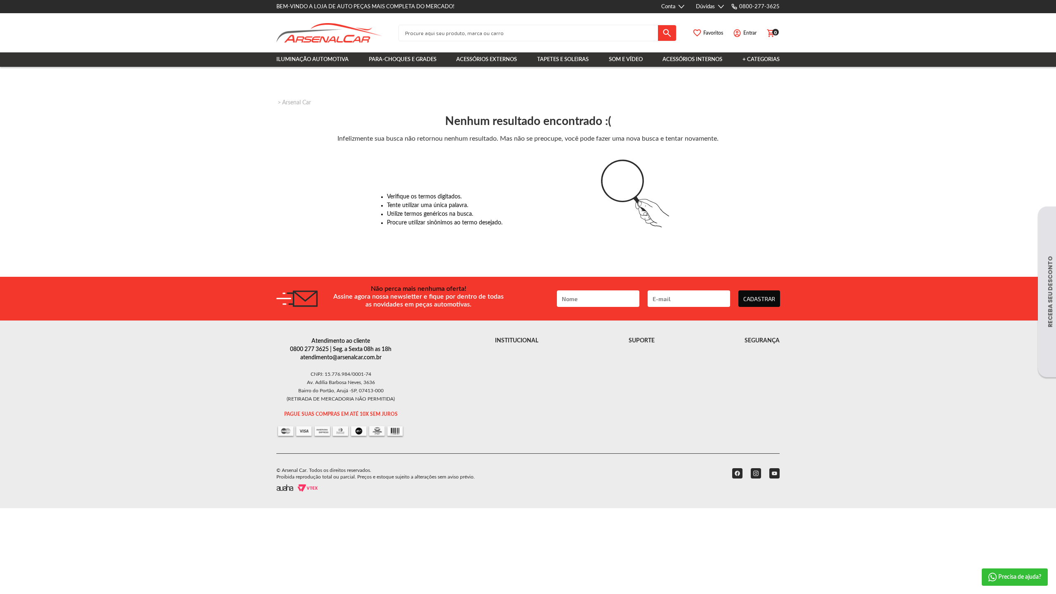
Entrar (750, 33)
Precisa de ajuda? (1019, 577)
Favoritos (713, 33)
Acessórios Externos (486, 59)
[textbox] (528, 33)
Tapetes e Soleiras (563, 59)
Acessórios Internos (692, 59)
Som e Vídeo (626, 59)
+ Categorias (761, 59)
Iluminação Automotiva (312, 59)
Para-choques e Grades (402, 59)
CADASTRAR (759, 298)
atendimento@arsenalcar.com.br (341, 358)
